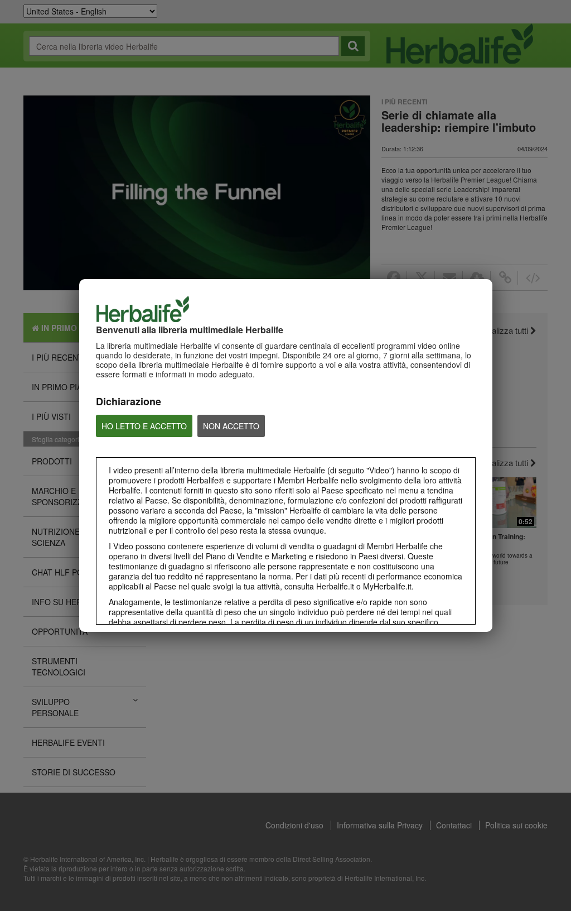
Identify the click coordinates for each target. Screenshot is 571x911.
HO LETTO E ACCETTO (144, 425)
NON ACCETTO (231, 425)
